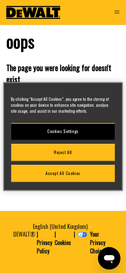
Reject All (63, 152)
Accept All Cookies (63, 173)
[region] (63, 136)
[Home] (33, 12)
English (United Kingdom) (61, 226)
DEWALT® (24, 234)
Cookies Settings (63, 131)
